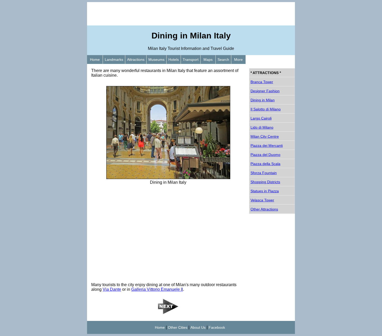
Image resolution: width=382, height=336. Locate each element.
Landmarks (114, 59)
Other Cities (177, 327)
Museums (156, 59)
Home (95, 59)
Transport (191, 59)
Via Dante (112, 289)
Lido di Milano (262, 127)
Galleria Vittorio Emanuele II (157, 289)
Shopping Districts (265, 182)
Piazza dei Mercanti (267, 145)
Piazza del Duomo (265, 155)
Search (223, 59)
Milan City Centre (265, 136)
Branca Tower (262, 82)
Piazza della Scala (265, 164)
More (238, 59)
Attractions (135, 59)
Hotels (173, 59)
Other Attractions (264, 209)
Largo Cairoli (261, 118)
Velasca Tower (262, 200)
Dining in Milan (263, 100)
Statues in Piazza (265, 191)
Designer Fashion (265, 91)
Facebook (217, 327)
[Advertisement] (191, 13)
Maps (208, 59)
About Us (198, 327)
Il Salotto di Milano (266, 109)
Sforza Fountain (264, 173)
